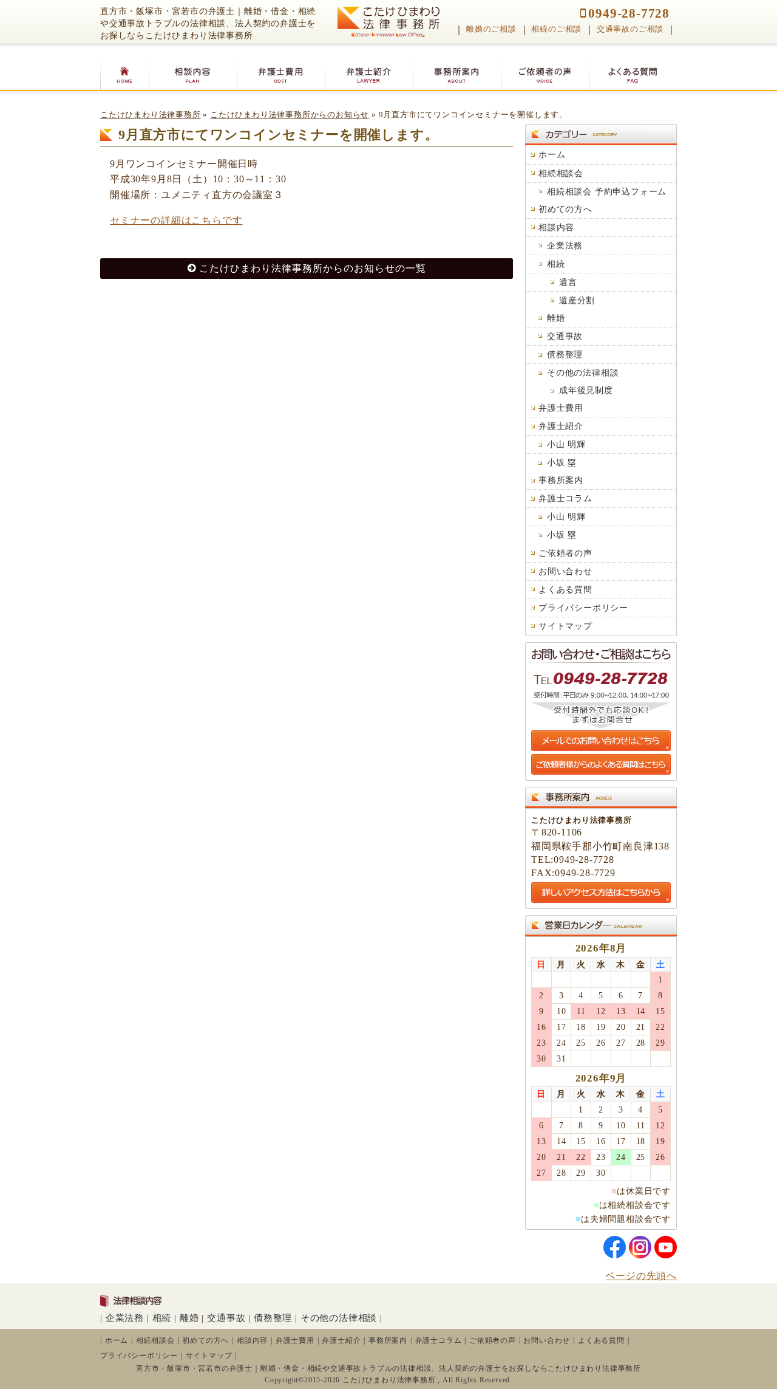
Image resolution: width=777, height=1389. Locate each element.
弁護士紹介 (560, 426)
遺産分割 (577, 300)
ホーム (551, 154)
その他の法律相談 (583, 372)
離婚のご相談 (491, 29)
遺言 (568, 282)
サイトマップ (565, 626)
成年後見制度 (586, 390)
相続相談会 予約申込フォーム (607, 191)
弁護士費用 (560, 408)
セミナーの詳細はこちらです (176, 220)
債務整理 (565, 354)
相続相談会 (560, 173)
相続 (556, 264)
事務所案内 (560, 480)
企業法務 (565, 245)
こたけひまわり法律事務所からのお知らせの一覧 (312, 268)
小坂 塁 (562, 462)
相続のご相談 (556, 29)
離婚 (556, 318)
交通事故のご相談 (630, 29)
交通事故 (565, 336)
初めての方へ (565, 209)
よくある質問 (565, 589)
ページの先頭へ (641, 1276)
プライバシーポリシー (583, 607)
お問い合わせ (565, 571)
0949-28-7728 (629, 13)
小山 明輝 (566, 444)
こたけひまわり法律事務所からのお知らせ (289, 115)
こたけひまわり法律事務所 (150, 115)
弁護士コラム (565, 498)
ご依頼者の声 (565, 553)
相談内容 (556, 227)
